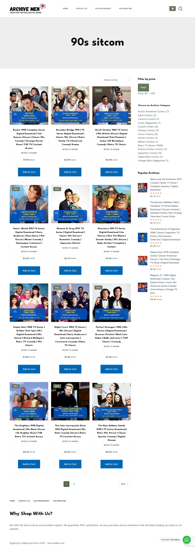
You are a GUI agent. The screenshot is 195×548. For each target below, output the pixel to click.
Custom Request (103, 8)
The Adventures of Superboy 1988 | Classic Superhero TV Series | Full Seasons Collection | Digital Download (165, 234)
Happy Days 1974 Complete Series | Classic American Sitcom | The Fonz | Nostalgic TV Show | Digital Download (165, 257)
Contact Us (81, 8)
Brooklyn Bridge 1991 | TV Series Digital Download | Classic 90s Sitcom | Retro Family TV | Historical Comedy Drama (70, 137)
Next (123, 484)
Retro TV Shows (29, 153)
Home (65, 8)
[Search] (180, 9)
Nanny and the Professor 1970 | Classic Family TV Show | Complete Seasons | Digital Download (166, 184)
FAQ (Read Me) (125, 8)
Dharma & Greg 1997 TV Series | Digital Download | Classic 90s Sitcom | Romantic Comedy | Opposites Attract (70, 235)
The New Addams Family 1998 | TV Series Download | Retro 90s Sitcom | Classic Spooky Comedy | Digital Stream (111, 433)
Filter (143, 87)
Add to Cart (29, 172)
